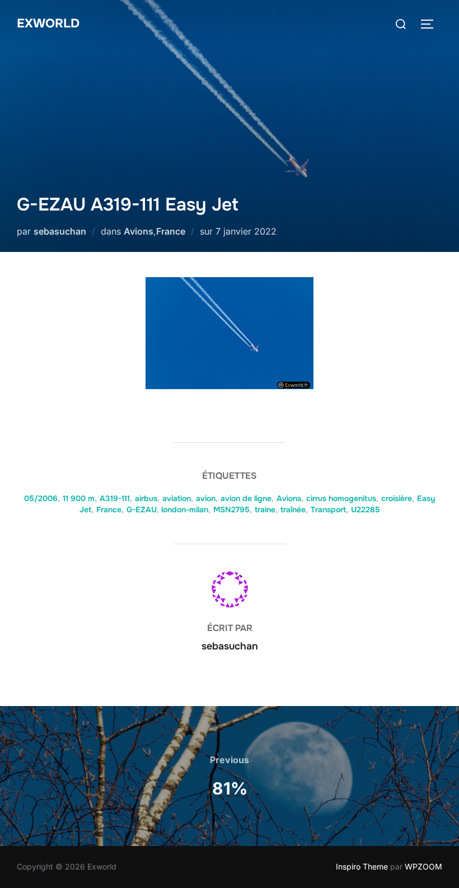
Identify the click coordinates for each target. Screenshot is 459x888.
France (170, 231)
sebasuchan (60, 231)
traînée (293, 509)
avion (206, 498)
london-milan (184, 509)
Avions (138, 231)
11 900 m (79, 498)
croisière (396, 498)
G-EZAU (141, 509)
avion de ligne (246, 498)
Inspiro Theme (362, 866)
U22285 (365, 509)
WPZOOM (423, 866)
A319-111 (115, 498)
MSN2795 (231, 509)
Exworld (48, 23)
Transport (328, 509)
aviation (176, 498)
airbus (146, 498)
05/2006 (41, 498)
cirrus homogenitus (341, 498)
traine (265, 509)
